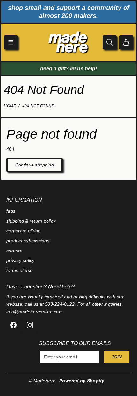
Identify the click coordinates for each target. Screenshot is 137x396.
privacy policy (20, 260)
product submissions (27, 240)
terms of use (19, 270)
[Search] (110, 42)
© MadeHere (42, 380)
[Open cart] (126, 42)
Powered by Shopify (82, 380)
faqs (10, 211)
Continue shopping (34, 164)
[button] (11, 42)
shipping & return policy (30, 220)
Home (10, 106)
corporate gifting (23, 230)
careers (14, 250)
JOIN (117, 356)
